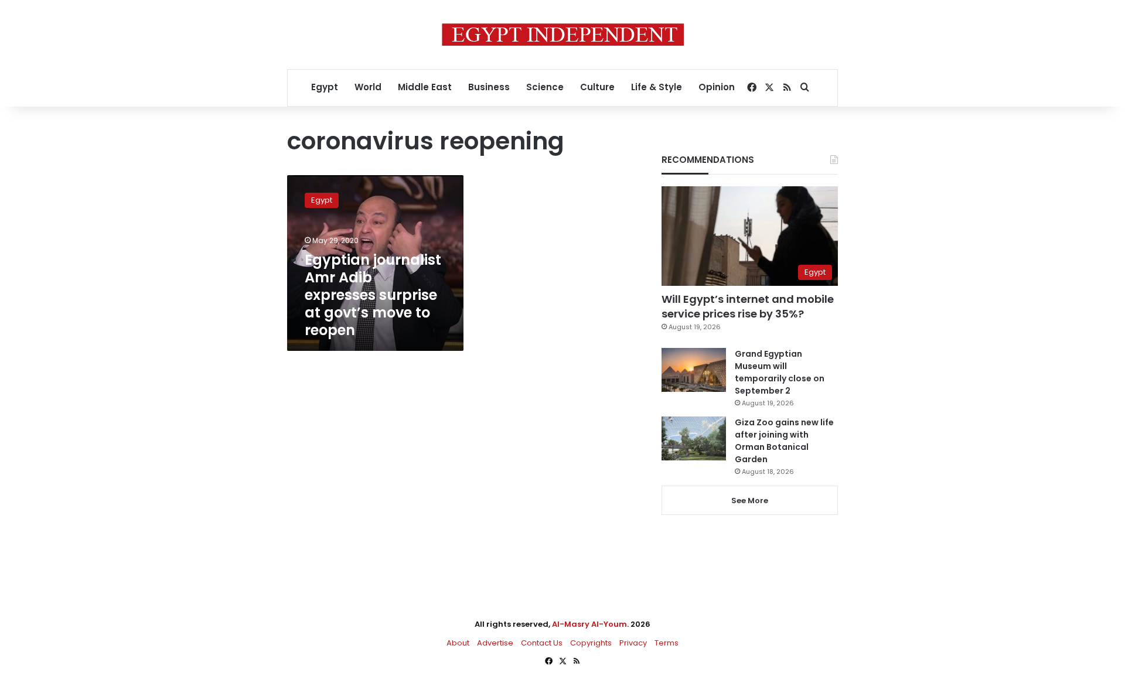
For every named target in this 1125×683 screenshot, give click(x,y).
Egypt (324, 87)
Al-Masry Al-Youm (589, 624)
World (367, 87)
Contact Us (541, 642)
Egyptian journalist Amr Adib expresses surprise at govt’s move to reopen (373, 295)
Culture (597, 87)
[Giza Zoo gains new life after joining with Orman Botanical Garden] (694, 438)
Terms (666, 642)
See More (749, 500)
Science (545, 87)
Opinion (716, 87)
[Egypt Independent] (563, 34)
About (457, 642)
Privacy (633, 642)
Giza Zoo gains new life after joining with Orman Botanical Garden (784, 440)
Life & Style (656, 87)
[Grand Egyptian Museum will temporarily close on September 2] (694, 370)
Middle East (425, 87)
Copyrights (591, 642)
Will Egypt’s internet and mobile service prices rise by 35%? (748, 306)
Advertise (495, 642)
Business (489, 87)
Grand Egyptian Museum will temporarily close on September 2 (779, 372)
